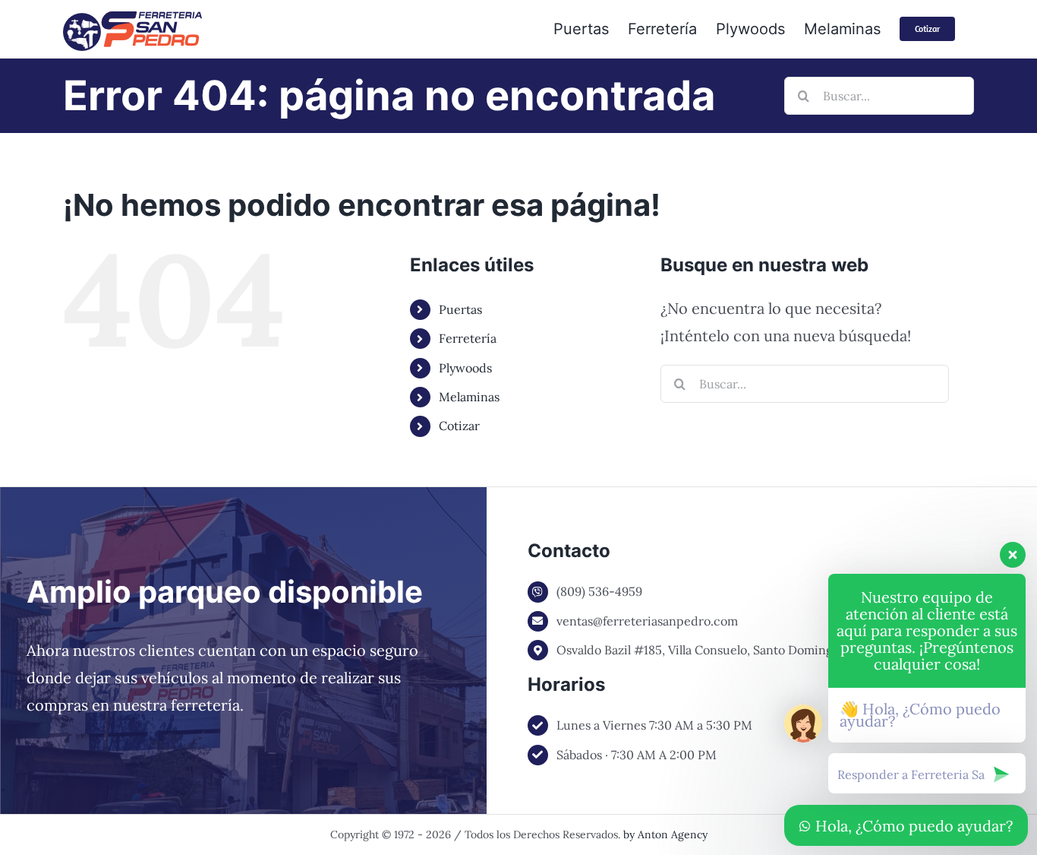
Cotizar (459, 425)
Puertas (460, 309)
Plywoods (465, 367)
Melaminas (469, 396)
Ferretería (467, 338)
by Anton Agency (665, 834)
